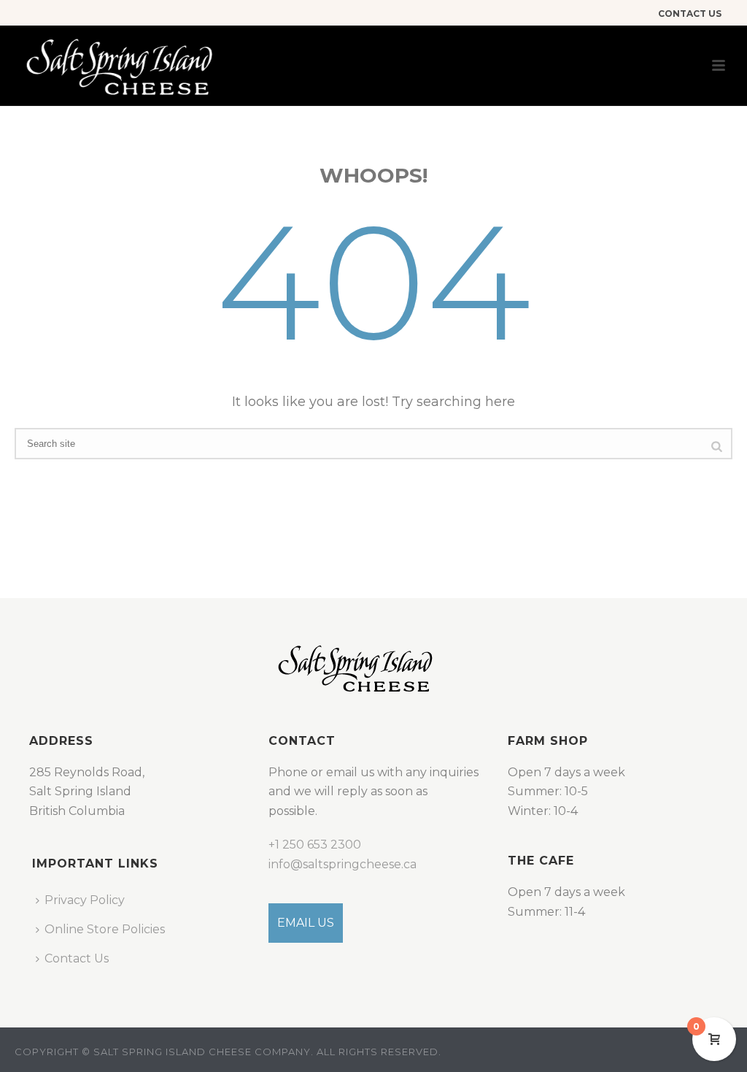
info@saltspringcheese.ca (342, 864)
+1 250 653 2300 (314, 844)
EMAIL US (305, 923)
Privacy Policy (84, 900)
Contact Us (76, 958)
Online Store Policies (104, 929)
